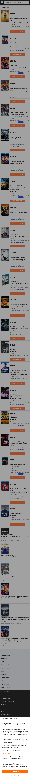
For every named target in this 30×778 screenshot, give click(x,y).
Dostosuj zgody (6, 753)
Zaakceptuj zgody (15, 771)
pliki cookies (14, 723)
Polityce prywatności (16, 767)
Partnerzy (12, 760)
